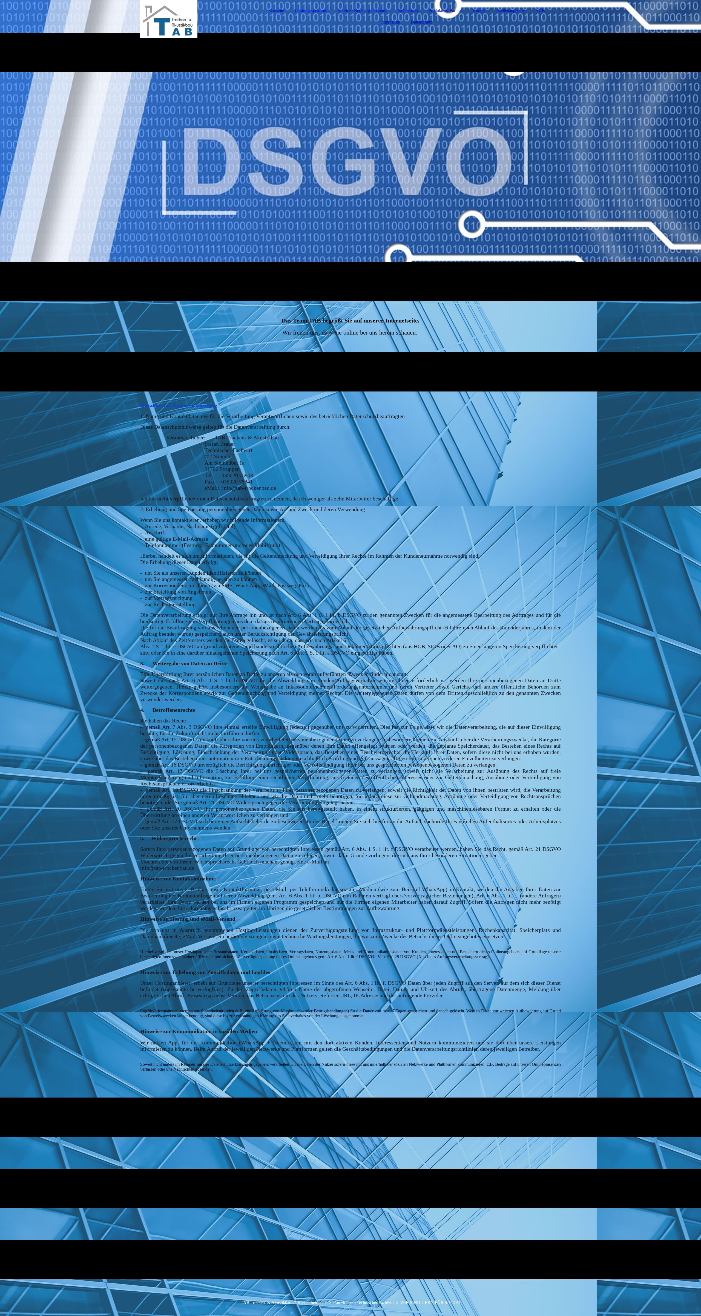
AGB (540, 10)
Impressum (390, 22)
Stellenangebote (511, 10)
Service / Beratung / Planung (362, 10)
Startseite (276, 10)
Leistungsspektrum (311, 10)
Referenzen (408, 10)
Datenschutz (421, 22)
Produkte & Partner (445, 10)
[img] (188, 19)
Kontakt (480, 10)
